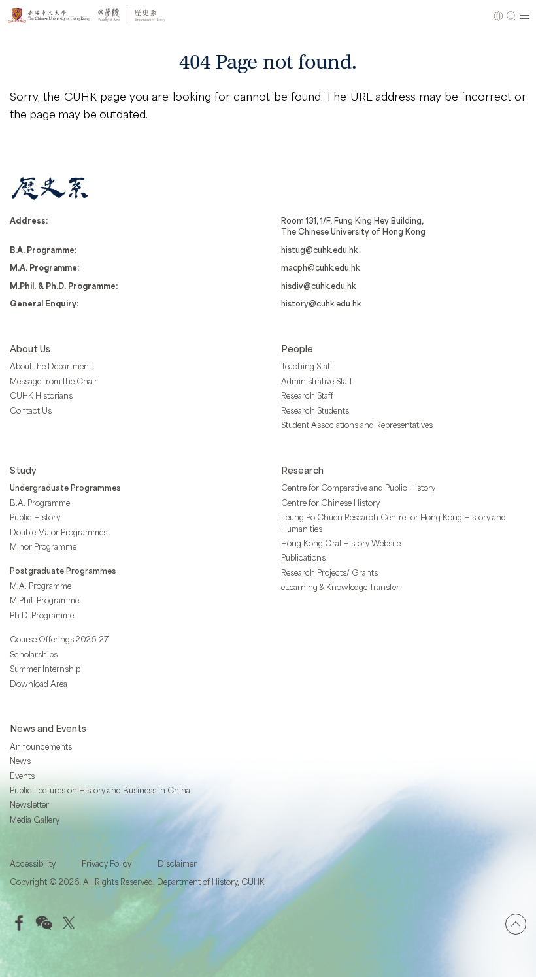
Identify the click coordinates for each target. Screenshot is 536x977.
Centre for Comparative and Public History (358, 487)
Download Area (38, 683)
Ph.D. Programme (42, 615)
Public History (35, 517)
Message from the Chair (53, 381)
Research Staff (307, 395)
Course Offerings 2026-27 (59, 639)
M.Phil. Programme (44, 600)
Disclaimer (177, 863)
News (20, 760)
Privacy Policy (106, 863)
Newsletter (29, 804)
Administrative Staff (316, 381)
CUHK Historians (41, 395)
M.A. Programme (40, 585)
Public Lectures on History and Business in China (100, 790)
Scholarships (34, 654)
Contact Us (31, 410)
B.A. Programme (40, 502)
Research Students (315, 410)
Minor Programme (43, 546)
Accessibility (33, 863)
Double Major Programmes (58, 532)
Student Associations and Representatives (357, 425)
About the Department (51, 366)
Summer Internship (45, 668)
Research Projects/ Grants (329, 572)
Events (22, 775)
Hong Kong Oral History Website (341, 543)
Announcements (41, 746)
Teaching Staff (307, 366)
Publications (303, 557)
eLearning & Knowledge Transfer (340, 587)
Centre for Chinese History (330, 502)
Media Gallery (34, 819)
